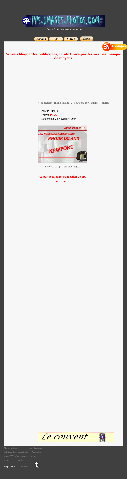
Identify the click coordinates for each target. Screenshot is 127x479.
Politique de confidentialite (16, 452)
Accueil (41, 39)
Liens (33, 456)
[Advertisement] (63, 83)
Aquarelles (36, 452)
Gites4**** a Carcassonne (16, 456)
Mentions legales (11, 448)
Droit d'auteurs (35, 448)
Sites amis (23, 466)
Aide (20, 460)
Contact (7, 460)
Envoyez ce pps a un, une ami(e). (62, 166)
